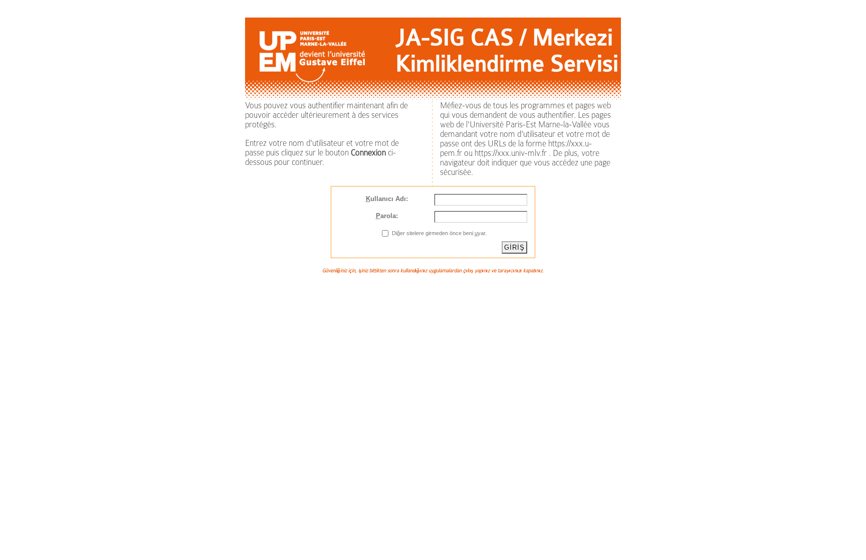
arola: (387, 216)
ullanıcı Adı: (387, 199)
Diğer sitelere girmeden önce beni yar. (439, 233)
